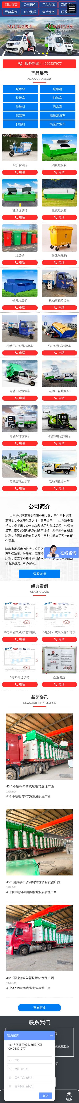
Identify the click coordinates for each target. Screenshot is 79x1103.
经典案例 (11, 12)
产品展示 (48, 4)
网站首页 (11, 4)
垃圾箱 (20, 89)
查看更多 (39, 1007)
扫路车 (57, 98)
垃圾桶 (57, 89)
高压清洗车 (58, 115)
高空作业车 (58, 124)
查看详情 (39, 573)
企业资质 (30, 12)
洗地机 (20, 106)
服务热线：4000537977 (43, 64)
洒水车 (57, 106)
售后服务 (48, 12)
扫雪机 (20, 124)
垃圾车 (20, 98)
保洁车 (20, 115)
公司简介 (30, 4)
